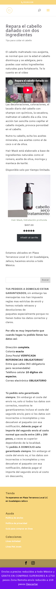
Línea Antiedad (13, 541)
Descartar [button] (32, 584)
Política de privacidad (16, 523)
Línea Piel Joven (13, 547)
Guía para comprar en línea (19, 529)
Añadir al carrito (29, 237)
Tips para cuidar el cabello (19, 40)
